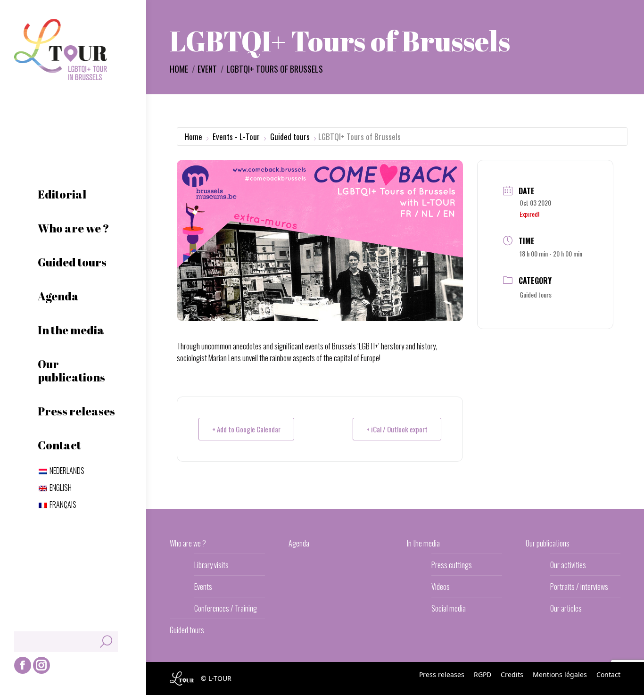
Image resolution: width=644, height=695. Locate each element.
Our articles (566, 608)
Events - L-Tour (236, 136)
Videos (440, 586)
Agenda (299, 543)
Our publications (548, 543)
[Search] (106, 641)
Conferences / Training (225, 608)
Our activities (568, 565)
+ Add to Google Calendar (246, 429)
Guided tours (290, 136)
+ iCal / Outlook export (397, 429)
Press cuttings (451, 565)
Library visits (211, 565)
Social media (448, 608)
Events (203, 586)
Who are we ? (188, 543)
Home (193, 136)
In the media (423, 543)
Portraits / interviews (579, 586)
